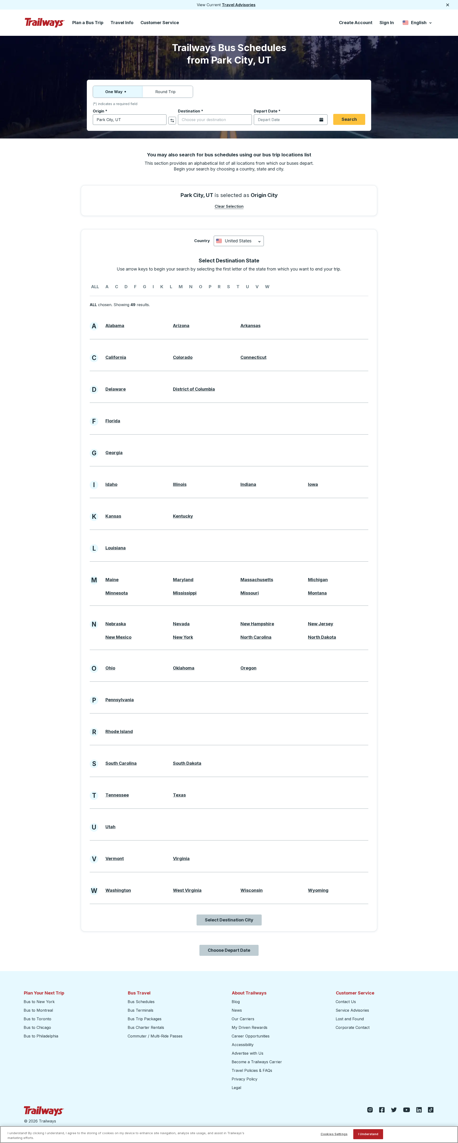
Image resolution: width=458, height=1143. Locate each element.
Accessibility (243, 1044)
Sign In (387, 22)
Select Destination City (229, 919)
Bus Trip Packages (144, 1018)
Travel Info (121, 22)
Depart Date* (267, 111)
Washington (118, 890)
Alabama (114, 325)
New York (183, 637)
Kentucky (183, 516)
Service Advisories (352, 1010)
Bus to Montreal (38, 1010)
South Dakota (187, 763)
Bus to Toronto (37, 1018)
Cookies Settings (334, 1134)
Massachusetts (256, 579)
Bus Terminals (140, 1010)
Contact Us (346, 1001)
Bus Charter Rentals (146, 1027)
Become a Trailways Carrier (257, 1061)
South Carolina (121, 763)
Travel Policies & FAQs (252, 1070)
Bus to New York (39, 1001)
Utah (110, 826)
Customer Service (160, 22)
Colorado (183, 357)
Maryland (183, 579)
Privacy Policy (244, 1079)
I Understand (368, 1134)
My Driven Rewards (249, 1027)
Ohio (110, 667)
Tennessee (117, 794)
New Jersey (320, 623)
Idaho (111, 484)
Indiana (248, 484)
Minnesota (116, 592)
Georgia (114, 452)
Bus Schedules (141, 1001)
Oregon (248, 667)
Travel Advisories (238, 4)
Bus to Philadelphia (41, 1036)
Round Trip (165, 91)
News (237, 1010)
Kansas (113, 516)
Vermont (114, 858)
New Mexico (118, 637)
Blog (236, 1001)
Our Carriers (243, 1018)
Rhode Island (119, 731)
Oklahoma (183, 667)
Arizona (181, 325)
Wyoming (318, 890)
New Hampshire (257, 623)
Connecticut (253, 357)
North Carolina (255, 637)
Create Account (355, 22)
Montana (317, 592)
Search (349, 119)
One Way (114, 91)
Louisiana (115, 547)
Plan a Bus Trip (87, 22)
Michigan (318, 579)
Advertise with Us (247, 1053)
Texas (179, 794)
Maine (112, 579)
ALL (95, 286)
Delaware (115, 389)
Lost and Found (350, 1018)
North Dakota (322, 637)
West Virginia (187, 890)
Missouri (249, 592)
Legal (236, 1087)
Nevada (181, 623)
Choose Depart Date (229, 950)
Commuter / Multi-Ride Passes (155, 1036)
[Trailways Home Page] (45, 22)
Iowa (313, 484)
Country (202, 240)
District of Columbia (194, 389)
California (115, 357)
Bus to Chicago (37, 1027)
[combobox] (130, 119)
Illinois (180, 484)
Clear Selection (229, 206)
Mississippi (185, 592)
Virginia (181, 858)
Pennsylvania (119, 699)
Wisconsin (251, 890)
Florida (112, 420)
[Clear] (161, 119)
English (417, 23)
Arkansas (250, 325)
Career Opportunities (251, 1036)
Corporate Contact (353, 1027)
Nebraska (115, 623)
